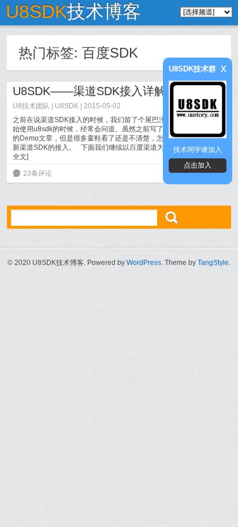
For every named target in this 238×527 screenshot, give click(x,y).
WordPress (144, 263)
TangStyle (213, 263)
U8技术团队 (31, 106)
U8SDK (67, 106)
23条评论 (37, 173)
